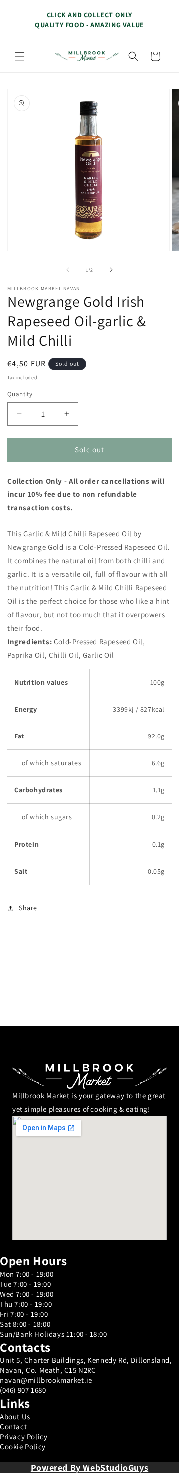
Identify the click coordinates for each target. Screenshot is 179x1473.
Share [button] (28, 907)
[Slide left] (68, 270)
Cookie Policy (23, 1446)
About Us (15, 1416)
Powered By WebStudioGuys (89, 1467)
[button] (20, 56)
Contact (13, 1426)
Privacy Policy (23, 1436)
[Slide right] (111, 270)
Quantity (19, 394)
